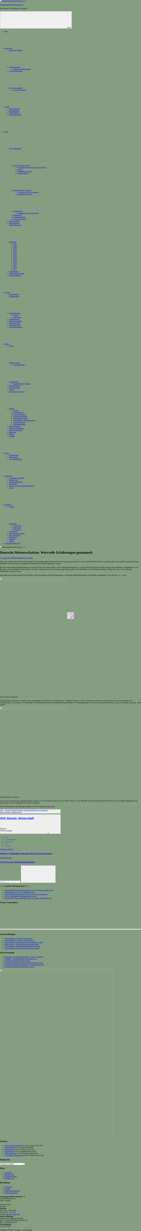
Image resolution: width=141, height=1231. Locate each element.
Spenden (12, 436)
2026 (15, 244)
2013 (15, 270)
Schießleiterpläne (15, 313)
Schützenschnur (9, 1149)
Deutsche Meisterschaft (10, 839)
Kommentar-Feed (10, 1176)
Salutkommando (14, 67)
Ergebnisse (12, 242)
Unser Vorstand (14, 388)
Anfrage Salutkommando (22, 69)
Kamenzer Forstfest (15, 50)
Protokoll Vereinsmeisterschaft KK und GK (19, 967)
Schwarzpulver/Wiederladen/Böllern (21, 486)
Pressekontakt (13, 455)
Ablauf (20, 169)
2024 (15, 248)
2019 (15, 258)
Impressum (12, 432)
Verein (6, 344)
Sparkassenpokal (19, 217)
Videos (11, 346)
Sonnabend (17, 317)
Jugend (6, 107)
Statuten (11, 408)
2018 (15, 260)
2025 (15, 246)
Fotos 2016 (17, 526)
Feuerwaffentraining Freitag (14, 1145)
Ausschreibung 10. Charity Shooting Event (19, 892)
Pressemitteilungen (15, 459)
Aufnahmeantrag (19, 365)
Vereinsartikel (13, 382)
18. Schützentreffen (15, 71)
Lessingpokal (17, 211)
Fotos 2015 (17, 527)
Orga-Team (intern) (20, 219)
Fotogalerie (13, 524)
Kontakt (7, 1189)
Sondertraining (9, 1151)
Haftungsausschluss (15, 430)
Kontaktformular (14, 386)
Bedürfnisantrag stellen (17, 533)
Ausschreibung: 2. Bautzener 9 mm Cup (18, 938)
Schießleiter (13, 484)
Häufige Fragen (23, 173)
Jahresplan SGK (14, 323)
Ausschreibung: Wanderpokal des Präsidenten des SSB (23, 942)
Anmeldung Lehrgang (16, 478)
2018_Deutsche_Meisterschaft (17, 818)
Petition (11, 434)
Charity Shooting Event (21, 165)
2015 (15, 266)
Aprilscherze (13, 531)
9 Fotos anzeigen (6, 831)
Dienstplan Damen (15, 321)
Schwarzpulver (14, 223)
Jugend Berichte (14, 109)
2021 (15, 254)
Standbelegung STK (25, 194)
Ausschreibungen (15, 225)
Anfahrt (11, 390)
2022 (15, 252)
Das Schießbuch (14, 535)
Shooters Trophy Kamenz (22, 190)
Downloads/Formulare (16, 392)
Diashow (3, 829)
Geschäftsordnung (19, 414)
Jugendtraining (14, 111)
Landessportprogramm (16, 273)
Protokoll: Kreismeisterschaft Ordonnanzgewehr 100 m (23, 963)
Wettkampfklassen (15, 275)
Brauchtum (8, 48)
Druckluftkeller (14, 113)
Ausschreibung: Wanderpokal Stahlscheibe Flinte (21, 944)
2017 (15, 262)
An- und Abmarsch (20, 90)
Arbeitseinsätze (14, 319)
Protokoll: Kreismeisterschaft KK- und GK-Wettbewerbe (24, 965)
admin (30, 558)
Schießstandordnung (20, 418)
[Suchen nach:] (10, 882)
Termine (7, 292)
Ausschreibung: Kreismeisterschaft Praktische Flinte (22, 946)
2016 (15, 264)
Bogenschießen (14, 221)
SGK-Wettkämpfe (15, 149)
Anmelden (8, 1172)
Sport (6, 132)
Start (6, 31)
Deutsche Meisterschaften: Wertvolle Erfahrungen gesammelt (26, 810)
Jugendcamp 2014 (15, 115)
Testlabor (12, 539)
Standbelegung (14, 294)
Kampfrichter (13, 480)
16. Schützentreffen (15, 88)
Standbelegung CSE (25, 171)
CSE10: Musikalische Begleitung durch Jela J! (20, 896)
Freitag (15, 315)
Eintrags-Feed (9, 1174)
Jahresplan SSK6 (15, 325)
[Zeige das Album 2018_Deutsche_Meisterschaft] (53, 833)
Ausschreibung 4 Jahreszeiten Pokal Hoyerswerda (21, 948)
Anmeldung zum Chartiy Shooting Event (32, 167)
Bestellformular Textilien (21, 384)
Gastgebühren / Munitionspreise (24, 420)
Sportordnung (13, 271)
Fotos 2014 (17, 529)
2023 (15, 250)
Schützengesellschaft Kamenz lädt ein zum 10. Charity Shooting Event (29, 890)
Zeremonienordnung (20, 416)
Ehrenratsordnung (19, 424)
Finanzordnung (18, 412)
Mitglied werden (14, 363)
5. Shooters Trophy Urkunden (28, 192)
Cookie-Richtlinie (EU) (12, 543)
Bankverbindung (14, 426)
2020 (15, 256)
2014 (15, 268)
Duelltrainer (13, 537)
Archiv (11, 541)
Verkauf (11, 507)
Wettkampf (7, 845)
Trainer (11, 488)
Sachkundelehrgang (16, 482)
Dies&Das (8, 505)
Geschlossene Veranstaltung (14, 1155)
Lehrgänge (8, 476)
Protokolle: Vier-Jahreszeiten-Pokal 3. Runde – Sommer (23, 957)
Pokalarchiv (17, 215)
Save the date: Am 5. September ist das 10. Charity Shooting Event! (27, 898)
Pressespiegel (13, 457)
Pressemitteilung (9, 841)
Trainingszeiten (14, 296)
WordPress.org (9, 1178)
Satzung (16, 410)
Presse (6, 453)
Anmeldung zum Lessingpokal (28, 213)
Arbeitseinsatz (9, 1147)
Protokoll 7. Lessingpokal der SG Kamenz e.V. (20, 959)
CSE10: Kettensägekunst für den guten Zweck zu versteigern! (25, 894)
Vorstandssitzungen (15, 327)
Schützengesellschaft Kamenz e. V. (12, 5)
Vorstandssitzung (10, 1153)
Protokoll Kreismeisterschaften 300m (17, 961)
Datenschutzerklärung (16, 428)
